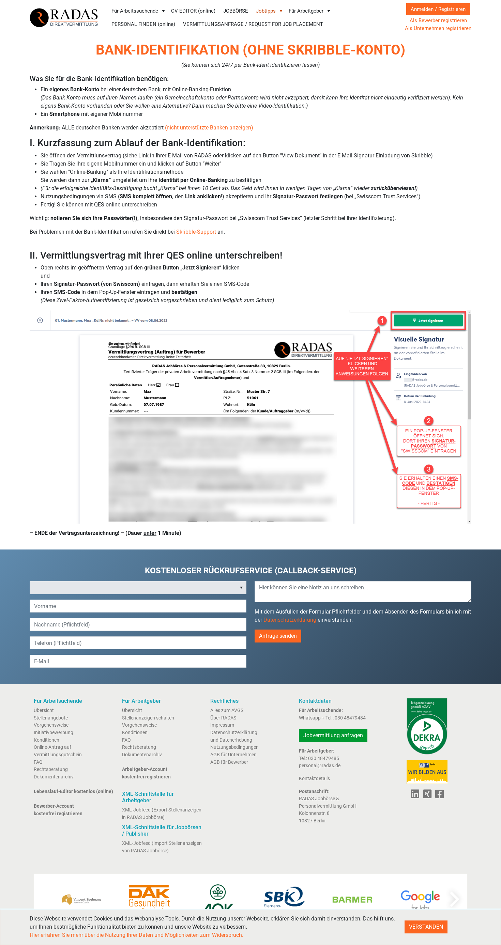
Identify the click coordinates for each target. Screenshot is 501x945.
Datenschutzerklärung (289, 620)
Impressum (222, 725)
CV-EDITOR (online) (193, 11)
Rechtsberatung (51, 769)
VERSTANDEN (426, 927)
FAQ (38, 762)
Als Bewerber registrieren (438, 20)
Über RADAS (223, 718)
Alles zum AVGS (226, 710)
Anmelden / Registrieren (438, 9)
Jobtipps (266, 11)
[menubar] (251, 17)
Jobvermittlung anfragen (333, 735)
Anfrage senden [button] (278, 636)
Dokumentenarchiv (54, 777)
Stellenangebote (51, 718)
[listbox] (138, 587)
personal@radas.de (319, 766)
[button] (241, 588)
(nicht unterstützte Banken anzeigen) (209, 127)
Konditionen (46, 740)
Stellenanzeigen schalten (148, 718)
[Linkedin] (415, 796)
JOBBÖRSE (235, 11)
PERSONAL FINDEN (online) (143, 24)
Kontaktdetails (314, 778)
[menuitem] (138, 11)
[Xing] (425, 796)
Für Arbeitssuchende (134, 11)
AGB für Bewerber (229, 762)
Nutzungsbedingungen (234, 747)
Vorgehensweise (51, 725)
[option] (133, 588)
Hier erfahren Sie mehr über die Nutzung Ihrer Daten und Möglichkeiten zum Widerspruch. (136, 935)
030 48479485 (323, 758)
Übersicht (44, 710)
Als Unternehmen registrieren (438, 28)
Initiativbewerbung (53, 732)
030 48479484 (350, 718)
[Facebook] (438, 796)
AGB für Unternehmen (233, 755)
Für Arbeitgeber (306, 11)
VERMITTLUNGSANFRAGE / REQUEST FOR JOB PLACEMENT (253, 24)
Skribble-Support (196, 232)
